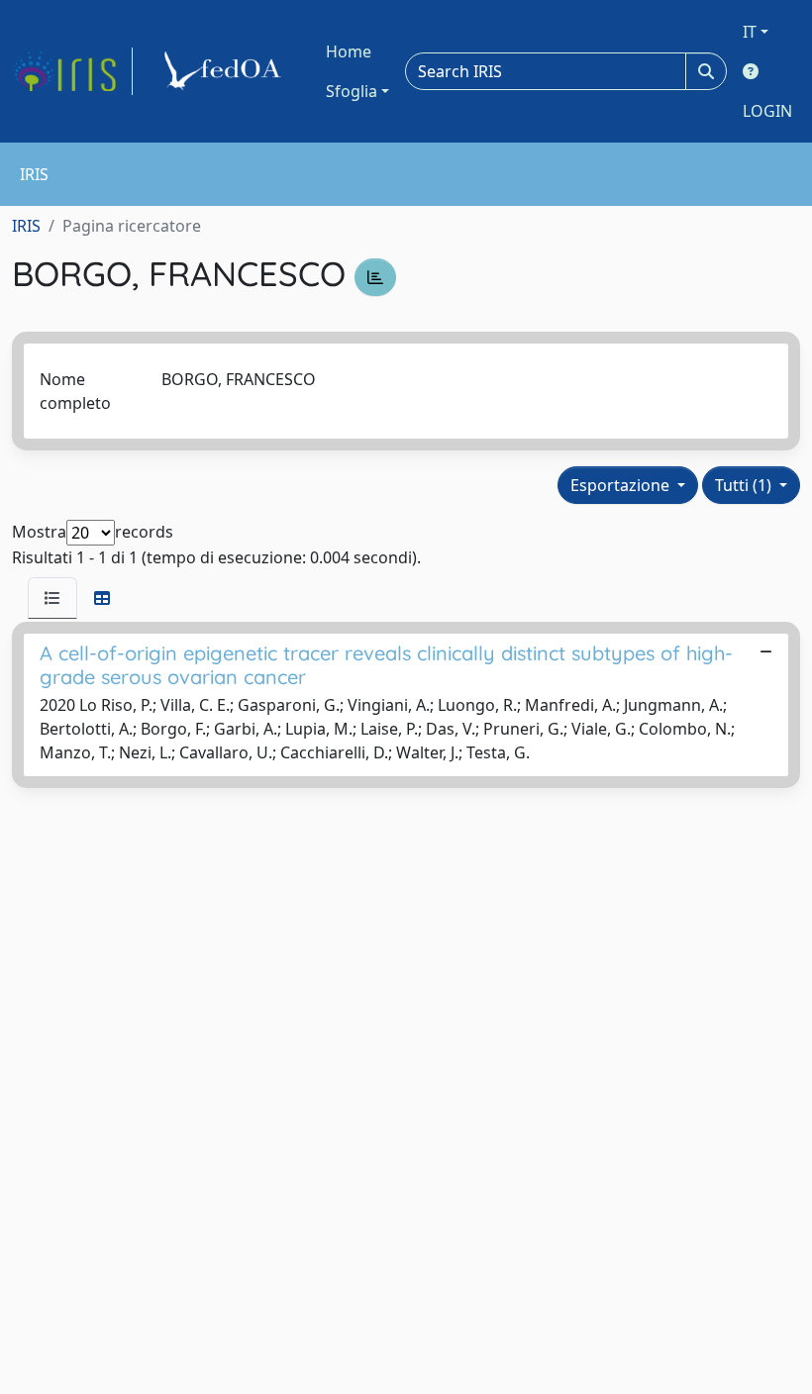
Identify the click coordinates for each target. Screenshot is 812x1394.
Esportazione (621, 485)
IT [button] (750, 32)
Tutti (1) (745, 485)
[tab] (52, 598)
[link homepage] (72, 71)
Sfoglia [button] (351, 91)
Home (348, 51)
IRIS (26, 226)
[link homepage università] (226, 71)
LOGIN (767, 111)
